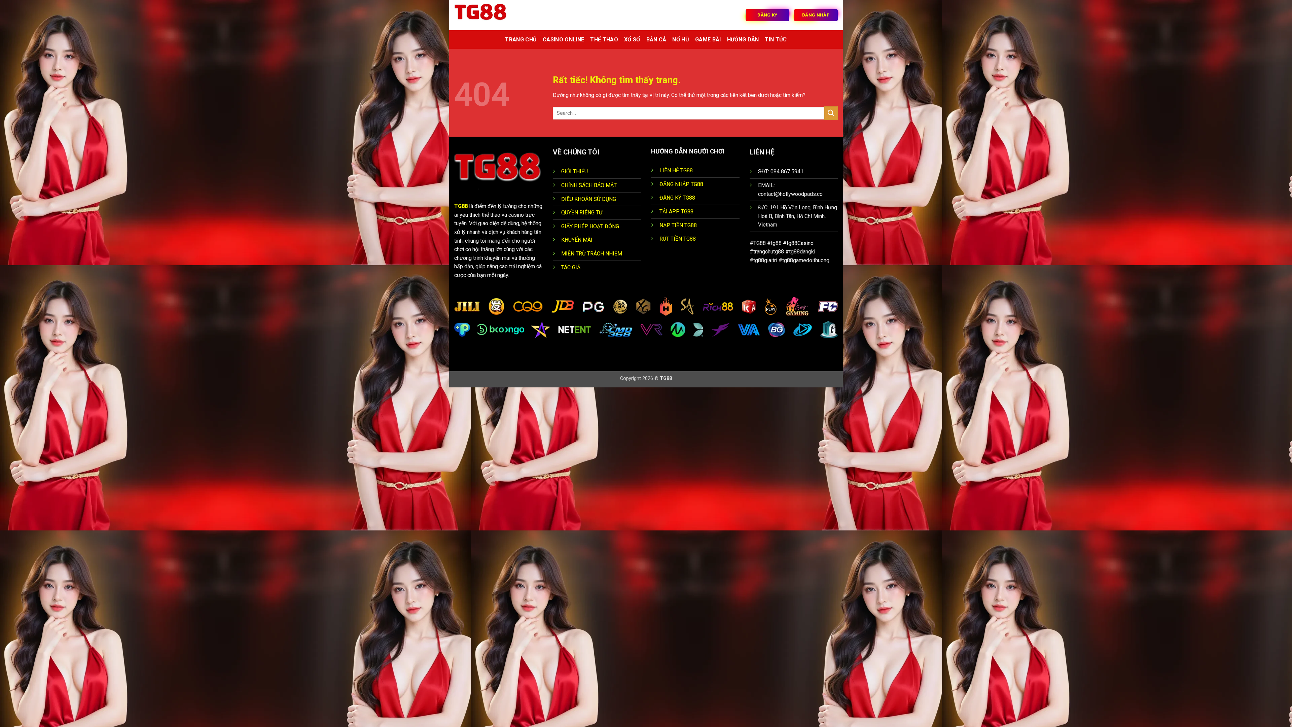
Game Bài (708, 39)
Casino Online (563, 39)
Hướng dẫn (743, 39)
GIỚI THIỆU (574, 171)
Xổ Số (632, 39)
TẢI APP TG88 (676, 211)
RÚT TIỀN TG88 (677, 239)
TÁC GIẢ (570, 267)
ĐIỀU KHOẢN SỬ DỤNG (588, 199)
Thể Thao (604, 39)
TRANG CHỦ (521, 39)
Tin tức (776, 39)
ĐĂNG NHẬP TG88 (681, 184)
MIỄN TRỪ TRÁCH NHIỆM (591, 253)
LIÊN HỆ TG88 (676, 170)
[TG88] (488, 15)
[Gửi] (831, 112)
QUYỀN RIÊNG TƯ (582, 212)
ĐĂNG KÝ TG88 (677, 198)
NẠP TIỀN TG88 (678, 225)
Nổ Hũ (680, 39)
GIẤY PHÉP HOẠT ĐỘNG (590, 226)
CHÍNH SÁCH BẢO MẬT (589, 185)
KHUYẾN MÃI (577, 240)
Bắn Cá (656, 39)
